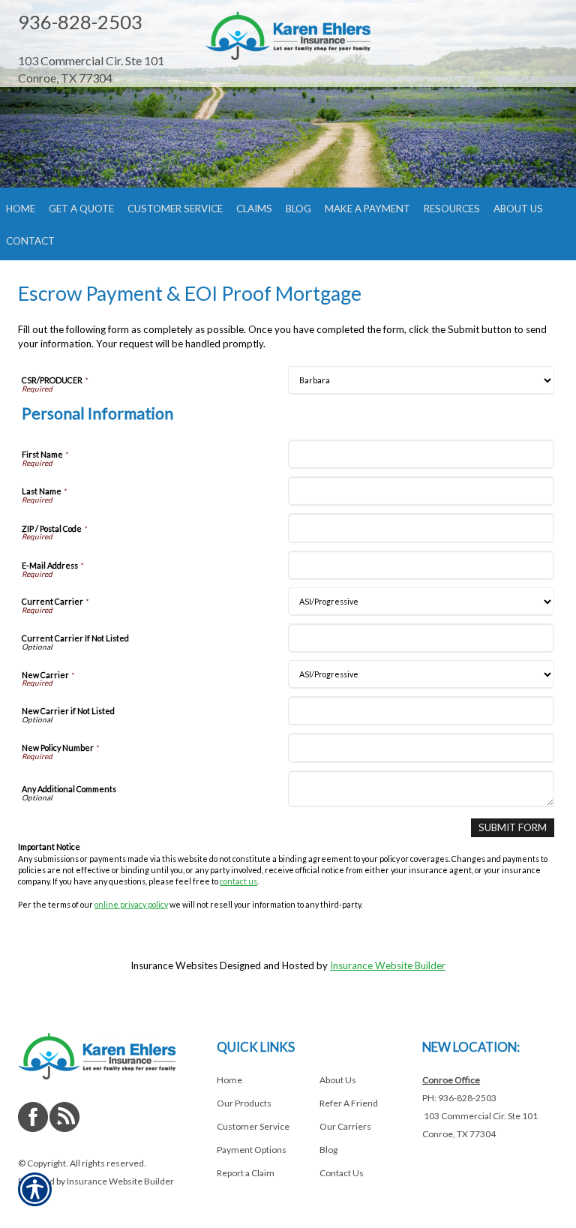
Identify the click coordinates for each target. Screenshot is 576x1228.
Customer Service (253, 1126)
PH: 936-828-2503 (459, 1097)
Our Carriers (345, 1126)
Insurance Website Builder (388, 965)
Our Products (244, 1103)
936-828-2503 (80, 22)
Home (229, 1079)
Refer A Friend (349, 1103)
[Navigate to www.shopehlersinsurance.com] (100, 44)
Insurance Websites (174, 965)
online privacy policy (131, 904)
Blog (329, 1149)
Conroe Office (451, 1079)
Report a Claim (245, 1172)
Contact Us (342, 1172)
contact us (238, 881)
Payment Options (251, 1149)
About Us (338, 1079)
